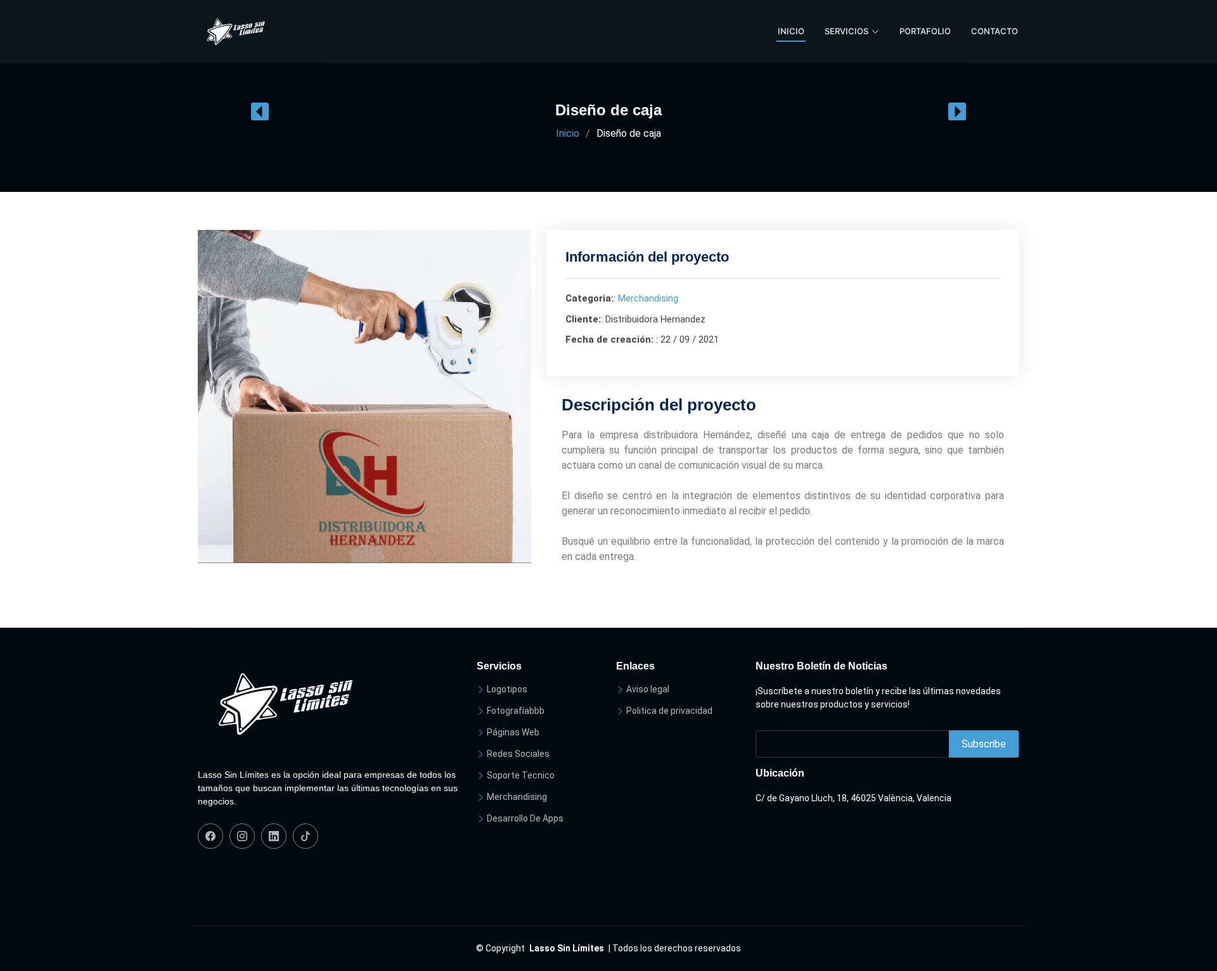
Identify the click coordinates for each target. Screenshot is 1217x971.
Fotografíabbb (515, 710)
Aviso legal (647, 689)
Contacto (994, 31)
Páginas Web (513, 732)
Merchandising (648, 298)
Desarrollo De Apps (525, 818)
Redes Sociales (518, 753)
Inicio (791, 31)
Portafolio (925, 31)
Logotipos (507, 689)
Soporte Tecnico (521, 775)
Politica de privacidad (669, 710)
